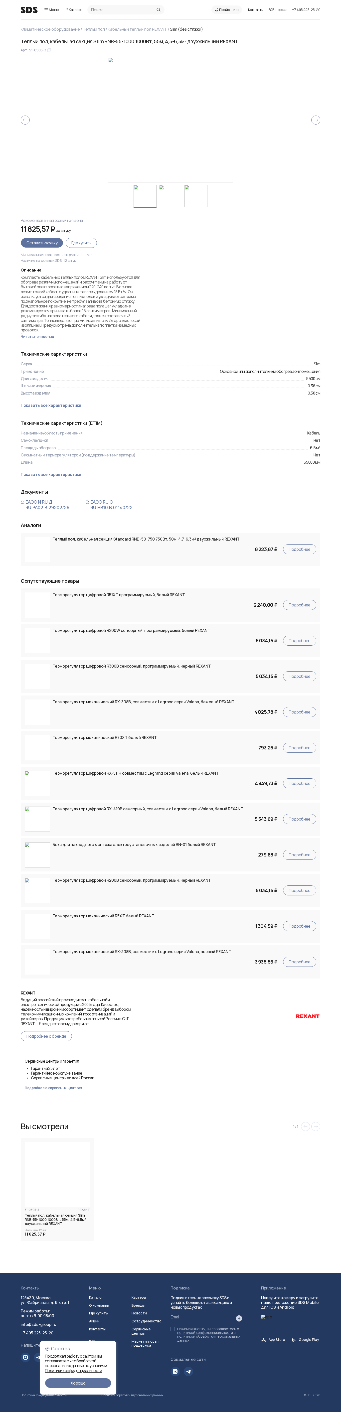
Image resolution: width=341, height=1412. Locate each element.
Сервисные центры (141, 1331)
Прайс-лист (229, 9)
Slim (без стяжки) (186, 29)
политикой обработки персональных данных (208, 1338)
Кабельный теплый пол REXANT (137, 29)
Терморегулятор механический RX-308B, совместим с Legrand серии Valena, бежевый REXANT (143, 702)
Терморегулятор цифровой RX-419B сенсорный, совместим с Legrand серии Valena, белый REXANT (147, 809)
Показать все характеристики (51, 405)
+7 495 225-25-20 (306, 9)
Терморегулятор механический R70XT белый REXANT (104, 737)
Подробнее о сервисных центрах (53, 1087)
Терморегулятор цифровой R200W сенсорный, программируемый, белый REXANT (131, 630)
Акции (94, 1321)
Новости (139, 1313)
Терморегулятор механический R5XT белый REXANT (103, 916)
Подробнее (300, 549)
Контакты (256, 9)
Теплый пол (94, 29)
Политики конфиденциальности (73, 1370)
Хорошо (78, 1383)
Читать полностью (37, 337)
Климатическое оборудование (50, 29)
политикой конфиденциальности (205, 1332)
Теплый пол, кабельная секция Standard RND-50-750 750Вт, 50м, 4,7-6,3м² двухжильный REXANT (146, 539)
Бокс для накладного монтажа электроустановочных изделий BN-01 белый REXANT (134, 844)
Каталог (75, 9)
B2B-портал (278, 9)
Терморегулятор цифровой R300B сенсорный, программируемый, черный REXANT (131, 666)
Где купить (81, 243)
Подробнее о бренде (46, 1036)
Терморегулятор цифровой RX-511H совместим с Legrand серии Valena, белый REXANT (135, 773)
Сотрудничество (147, 1321)
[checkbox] (172, 1329)
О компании (99, 1305)
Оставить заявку (41, 243)
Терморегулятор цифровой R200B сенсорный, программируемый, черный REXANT (131, 880)
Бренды (138, 1305)
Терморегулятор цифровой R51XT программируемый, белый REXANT (118, 594)
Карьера (139, 1297)
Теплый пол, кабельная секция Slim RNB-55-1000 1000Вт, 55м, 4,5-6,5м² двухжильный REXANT (55, 1219)
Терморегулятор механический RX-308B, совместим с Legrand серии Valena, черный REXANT (141, 951)
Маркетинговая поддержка (145, 1343)
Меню (54, 9)
